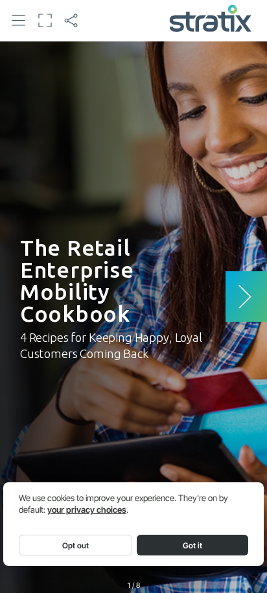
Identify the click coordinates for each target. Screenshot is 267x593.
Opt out (75, 545)
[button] (18, 20)
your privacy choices (86, 510)
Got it (192, 545)
